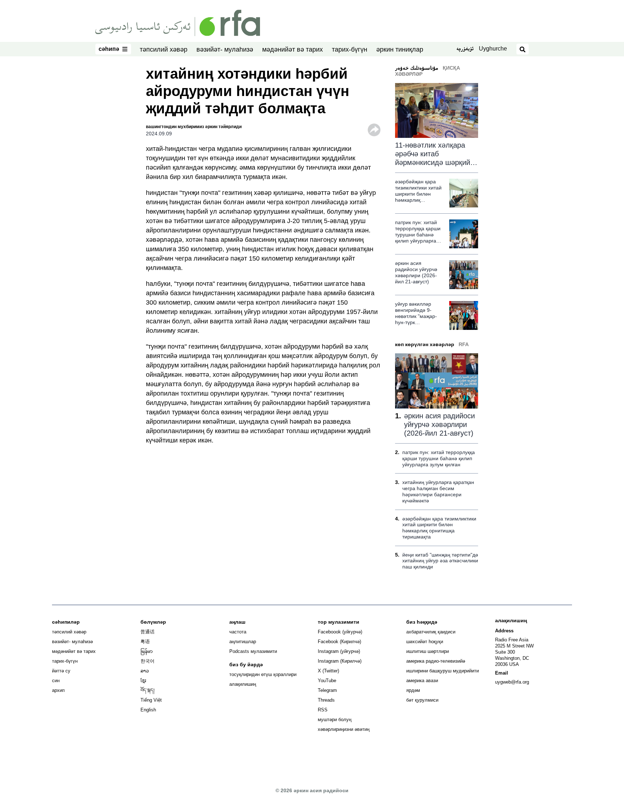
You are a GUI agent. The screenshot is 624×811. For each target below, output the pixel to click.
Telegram (327, 690)
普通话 (147, 632)
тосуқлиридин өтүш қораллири (262, 674)
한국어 (147, 661)
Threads (326, 700)
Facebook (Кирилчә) (339, 641)
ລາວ (144, 670)
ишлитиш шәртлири (427, 651)
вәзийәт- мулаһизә (224, 49)
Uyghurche (493, 48)
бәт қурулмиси (422, 700)
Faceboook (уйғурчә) (340, 632)
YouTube (327, 680)
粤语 (145, 641)
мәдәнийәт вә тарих (292, 49)
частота (237, 632)
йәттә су (61, 670)
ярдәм (413, 690)
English (148, 709)
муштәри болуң (334, 719)
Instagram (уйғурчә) (339, 651)
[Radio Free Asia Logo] (177, 22)
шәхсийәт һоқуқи (424, 641)
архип (58, 690)
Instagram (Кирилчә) (339, 661)
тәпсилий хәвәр (163, 49)
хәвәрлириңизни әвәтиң (343, 729)
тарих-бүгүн (349, 49)
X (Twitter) (328, 670)
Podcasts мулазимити (253, 651)
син (56, 680)
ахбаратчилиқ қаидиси (430, 632)
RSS (323, 709)
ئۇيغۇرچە (464, 49)
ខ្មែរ (143, 680)
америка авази (422, 680)
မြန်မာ (146, 651)
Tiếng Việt (151, 700)
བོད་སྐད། (147, 690)
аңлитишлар (242, 641)
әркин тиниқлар (399, 49)
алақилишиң (242, 684)
